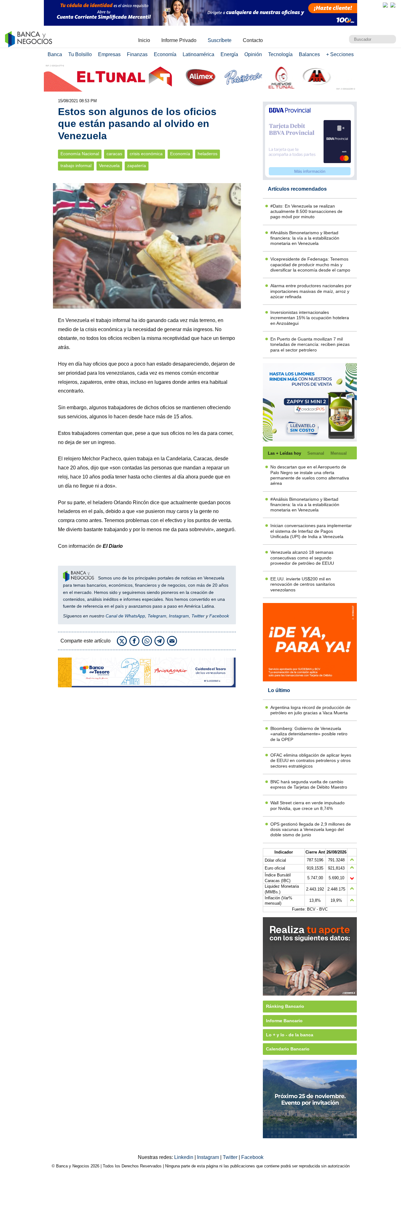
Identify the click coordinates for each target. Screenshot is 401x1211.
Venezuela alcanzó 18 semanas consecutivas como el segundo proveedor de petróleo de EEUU (302, 558)
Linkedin (184, 1157)
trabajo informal (75, 165)
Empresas (109, 54)
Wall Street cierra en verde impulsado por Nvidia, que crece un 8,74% (307, 805)
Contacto (253, 40)
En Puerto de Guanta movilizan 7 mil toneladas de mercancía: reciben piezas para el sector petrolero (310, 344)
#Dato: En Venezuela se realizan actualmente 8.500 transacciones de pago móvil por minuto (306, 211)
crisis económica (146, 153)
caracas (114, 153)
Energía (229, 54)
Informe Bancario (284, 1020)
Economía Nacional (79, 153)
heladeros (207, 153)
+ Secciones (340, 54)
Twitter (198, 615)
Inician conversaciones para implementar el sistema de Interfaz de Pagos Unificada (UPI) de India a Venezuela (311, 531)
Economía (165, 54)
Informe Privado (178, 40)
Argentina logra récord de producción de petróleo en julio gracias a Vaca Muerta (310, 710)
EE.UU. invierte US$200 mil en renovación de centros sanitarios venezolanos (302, 584)
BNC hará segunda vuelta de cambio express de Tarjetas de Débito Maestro (308, 784)
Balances (309, 54)
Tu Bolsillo (80, 54)
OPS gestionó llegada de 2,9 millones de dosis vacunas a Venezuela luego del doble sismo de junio (310, 830)
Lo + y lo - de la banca (289, 1034)
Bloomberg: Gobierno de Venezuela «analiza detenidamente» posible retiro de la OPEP (308, 734)
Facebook (219, 615)
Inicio (144, 40)
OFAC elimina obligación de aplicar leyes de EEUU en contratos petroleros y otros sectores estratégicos (310, 761)
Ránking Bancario (285, 1006)
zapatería (136, 165)
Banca (55, 54)
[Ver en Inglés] (385, 5)
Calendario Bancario (288, 1048)
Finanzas (137, 54)
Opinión (253, 54)
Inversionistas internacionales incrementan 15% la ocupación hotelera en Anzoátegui (309, 318)
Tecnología (280, 54)
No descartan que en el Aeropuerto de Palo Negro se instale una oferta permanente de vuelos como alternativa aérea (309, 475)
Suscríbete (220, 40)
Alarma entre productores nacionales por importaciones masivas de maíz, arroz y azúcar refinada (311, 291)
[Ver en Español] (392, 5)
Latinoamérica (198, 54)
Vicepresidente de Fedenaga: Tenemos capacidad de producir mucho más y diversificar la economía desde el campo (310, 264)
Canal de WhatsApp (125, 615)
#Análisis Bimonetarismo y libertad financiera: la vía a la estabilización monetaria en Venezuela (304, 238)
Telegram (157, 615)
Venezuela (109, 165)
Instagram (179, 615)
